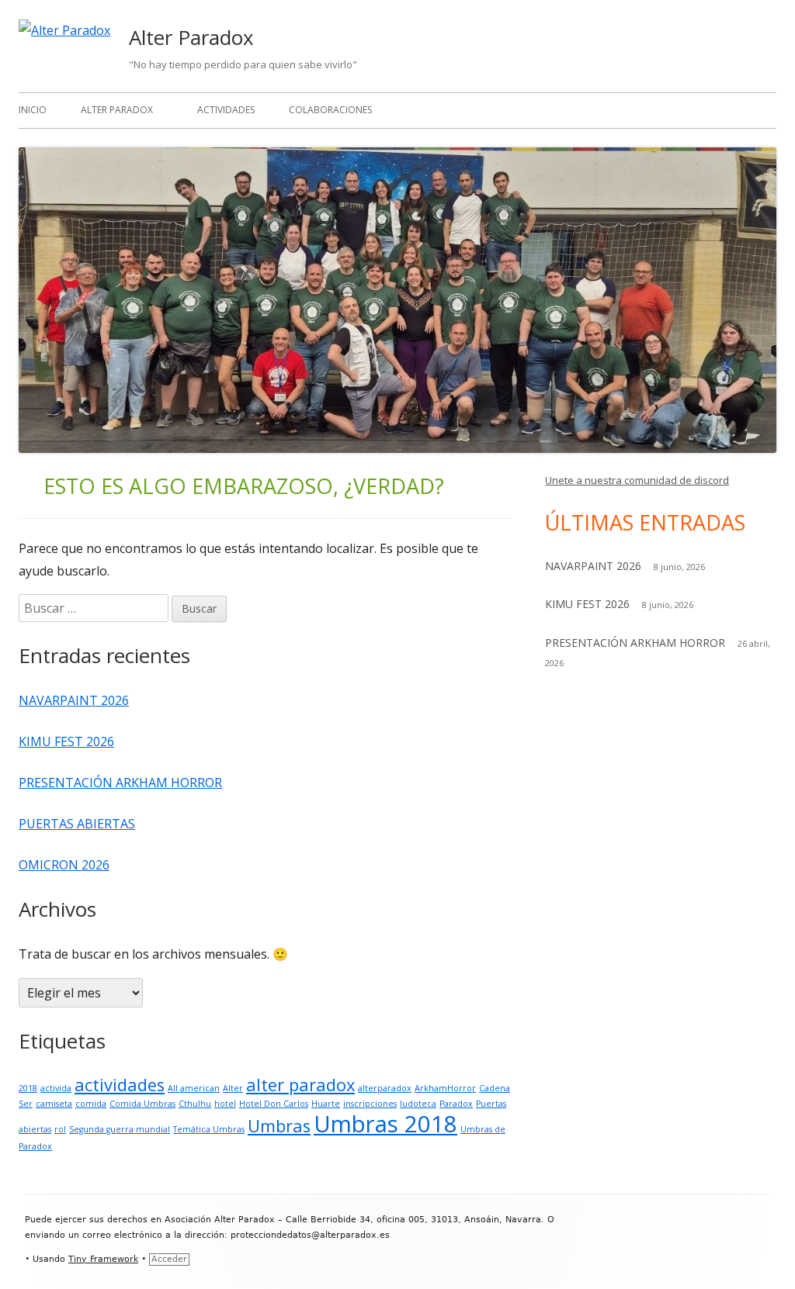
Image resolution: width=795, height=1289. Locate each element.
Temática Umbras (209, 1129)
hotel (225, 1103)
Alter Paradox (191, 37)
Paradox (456, 1103)
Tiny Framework (103, 1259)
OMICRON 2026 (64, 864)
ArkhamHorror (445, 1088)
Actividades (226, 109)
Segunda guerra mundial (119, 1129)
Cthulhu (195, 1103)
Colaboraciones (330, 109)
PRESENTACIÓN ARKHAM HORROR (120, 782)
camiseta (54, 1103)
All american (194, 1088)
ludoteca (418, 1103)
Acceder (169, 1259)
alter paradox (300, 1084)
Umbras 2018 (385, 1123)
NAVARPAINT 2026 (74, 700)
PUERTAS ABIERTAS (77, 823)
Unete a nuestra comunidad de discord (637, 480)
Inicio (33, 109)
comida (90, 1103)
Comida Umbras (142, 1103)
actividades (120, 1084)
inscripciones (370, 1103)
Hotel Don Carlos (273, 1103)
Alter (233, 1088)
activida (55, 1088)
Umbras (279, 1125)
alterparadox (384, 1088)
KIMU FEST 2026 (66, 741)
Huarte (325, 1103)
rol (60, 1129)
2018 (28, 1088)
